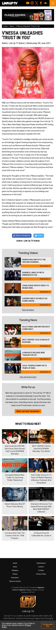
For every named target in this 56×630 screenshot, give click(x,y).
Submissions (41, 563)
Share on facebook (22, 235)
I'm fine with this (48, 625)
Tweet (40, 235)
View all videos (28, 310)
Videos (15, 574)
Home (5, 26)
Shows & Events (15, 581)
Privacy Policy (41, 574)
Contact (41, 570)
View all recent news (28, 377)
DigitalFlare (40, 587)
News (12, 26)
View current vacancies (28, 411)
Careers (41, 567)
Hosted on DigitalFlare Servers (22, 590)
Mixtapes (15, 570)
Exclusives (15, 578)
